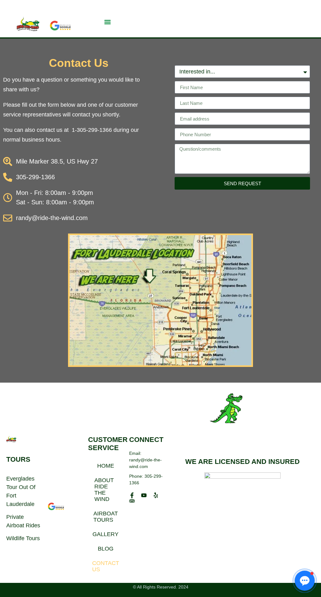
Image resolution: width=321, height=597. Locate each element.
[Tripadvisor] (132, 501)
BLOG (105, 549)
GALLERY (105, 534)
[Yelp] (156, 495)
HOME (105, 466)
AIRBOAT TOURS (105, 516)
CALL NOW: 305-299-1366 (260, 7)
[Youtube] (144, 495)
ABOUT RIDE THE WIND (104, 489)
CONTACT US (105, 566)
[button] (108, 22)
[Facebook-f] (132, 495)
